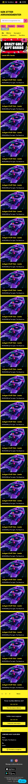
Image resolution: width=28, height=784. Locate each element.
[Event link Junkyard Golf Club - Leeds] (14, 69)
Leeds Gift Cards (8, 55)
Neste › (19, 693)
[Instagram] (16, 760)
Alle (3, 33)
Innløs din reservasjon (14, 723)
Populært (11, 26)
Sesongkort (17, 33)
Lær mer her (14, 704)
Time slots (22, 35)
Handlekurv (12, 2)
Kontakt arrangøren (15, 749)
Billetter (8, 33)
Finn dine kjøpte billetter (14, 708)
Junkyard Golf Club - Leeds (12, 80)
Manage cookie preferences (14, 764)
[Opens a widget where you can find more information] (22, 781)
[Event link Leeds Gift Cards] (14, 45)
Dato (3, 26)
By (3, 743)
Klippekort (13, 35)
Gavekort (4, 35)
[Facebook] (11, 760)
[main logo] (3, 2)
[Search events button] (25, 21)
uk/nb (24, 2)
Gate (3, 737)
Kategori (20, 26)
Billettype (5, 29)
